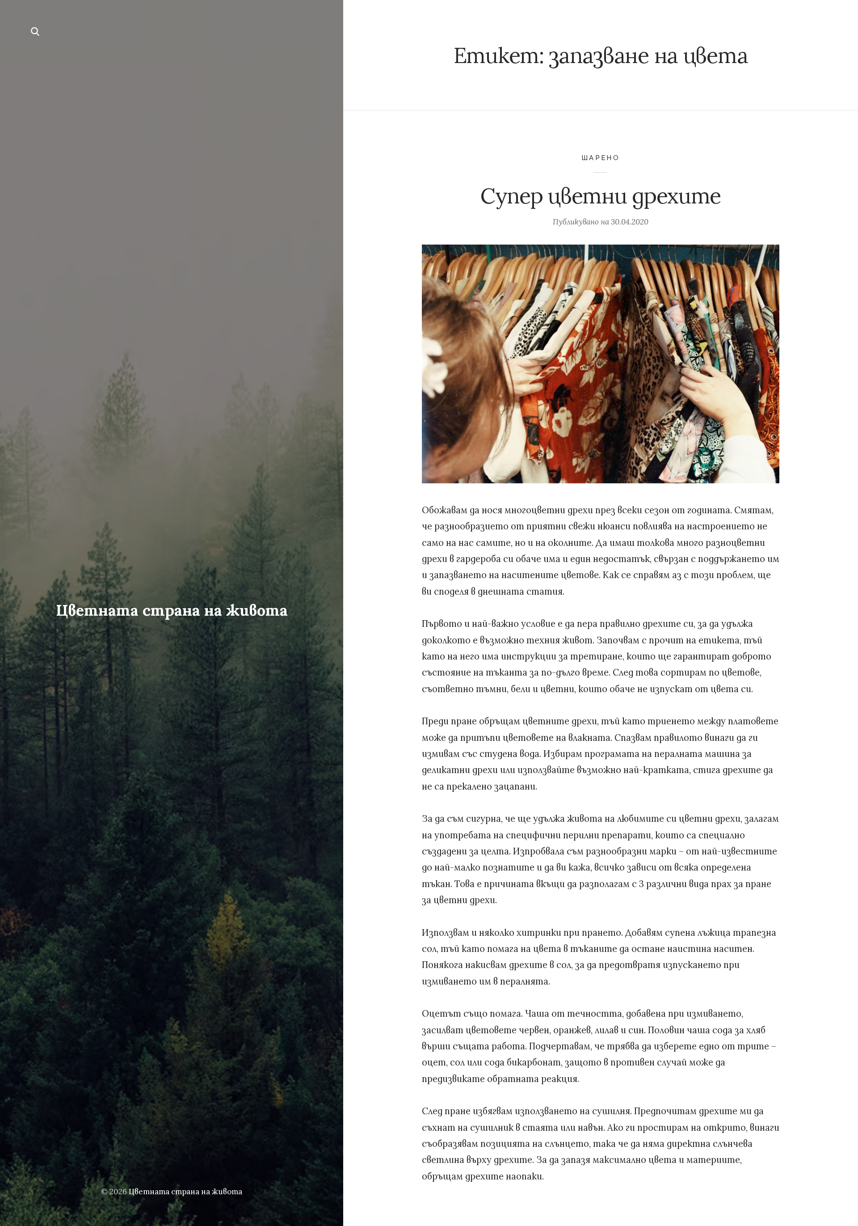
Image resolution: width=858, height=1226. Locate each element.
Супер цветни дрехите (600, 195)
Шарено (600, 157)
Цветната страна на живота (172, 610)
